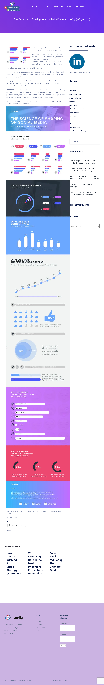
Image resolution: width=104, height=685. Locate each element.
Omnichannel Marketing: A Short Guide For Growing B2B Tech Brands (84, 177)
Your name (64, 623)
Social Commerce (75, 127)
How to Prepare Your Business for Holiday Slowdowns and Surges (83, 161)
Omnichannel (74, 113)
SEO (70, 124)
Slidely (41, 61)
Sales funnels (74, 120)
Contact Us (80, 6)
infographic (57, 57)
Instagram (73, 105)
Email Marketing (75, 98)
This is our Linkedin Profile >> (79, 72)
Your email (64, 634)
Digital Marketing (75, 94)
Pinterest (72, 116)
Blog (69, 6)
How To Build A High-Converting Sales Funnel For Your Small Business (84, 193)
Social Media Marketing (77, 131)
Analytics (72, 91)
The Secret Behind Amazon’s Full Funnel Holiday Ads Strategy (82, 169)
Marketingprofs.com (42, 511)
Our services (58, 6)
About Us (45, 6)
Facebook (72, 102)
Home (34, 6)
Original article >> (12, 518)
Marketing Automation (77, 109)
